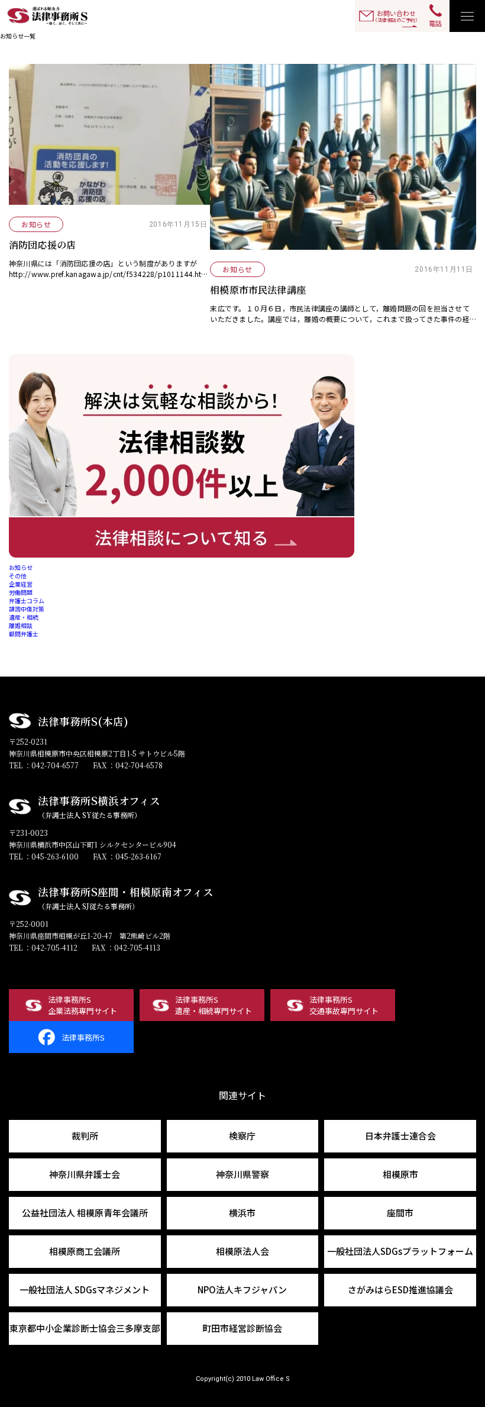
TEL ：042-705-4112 (43, 947)
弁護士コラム (26, 600)
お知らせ (21, 567)
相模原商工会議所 (84, 1251)
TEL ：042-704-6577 (44, 765)
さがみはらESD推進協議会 (400, 1289)
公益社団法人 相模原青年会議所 (85, 1212)
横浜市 (242, 1212)
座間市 (400, 1212)
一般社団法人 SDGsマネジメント (85, 1289)
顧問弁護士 (23, 633)
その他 (18, 575)
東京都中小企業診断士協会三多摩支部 (84, 1328)
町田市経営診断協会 (242, 1328)
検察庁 (242, 1135)
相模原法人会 (242, 1251)
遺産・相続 (23, 617)
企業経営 (21, 583)
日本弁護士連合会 (400, 1135)
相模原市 (400, 1174)
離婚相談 (21, 625)
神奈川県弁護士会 (84, 1174)
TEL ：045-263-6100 (44, 856)
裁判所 (85, 1135)
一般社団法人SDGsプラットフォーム (400, 1251)
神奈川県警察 (242, 1174)
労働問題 (21, 592)
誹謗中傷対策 (26, 608)
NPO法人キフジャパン (242, 1289)
